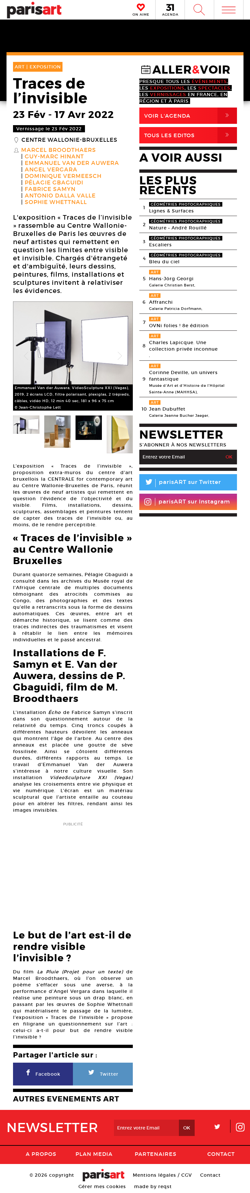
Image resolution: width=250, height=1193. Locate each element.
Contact (221, 1154)
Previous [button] (26, 356)
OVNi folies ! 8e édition (179, 325)
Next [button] (120, 356)
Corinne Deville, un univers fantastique (183, 376)
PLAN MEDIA (94, 1154)
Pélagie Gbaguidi (54, 183)
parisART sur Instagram (194, 501)
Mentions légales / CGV (162, 1175)
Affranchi (161, 302)
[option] (73, 356)
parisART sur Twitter (182, 483)
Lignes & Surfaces (171, 211)
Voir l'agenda (187, 115)
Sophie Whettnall (56, 202)
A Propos (41, 1154)
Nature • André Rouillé (178, 228)
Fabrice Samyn (50, 189)
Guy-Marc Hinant (54, 156)
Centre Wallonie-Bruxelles (69, 140)
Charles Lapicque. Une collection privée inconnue (183, 346)
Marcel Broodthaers (58, 150)
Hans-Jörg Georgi (171, 279)
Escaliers (160, 245)
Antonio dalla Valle (60, 196)
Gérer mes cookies (102, 1186)
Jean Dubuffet (167, 409)
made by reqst (153, 1186)
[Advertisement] (73, 874)
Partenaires (155, 1154)
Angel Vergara (51, 170)
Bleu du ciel (164, 262)
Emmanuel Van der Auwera (72, 163)
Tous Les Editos (187, 135)
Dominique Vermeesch (63, 176)
